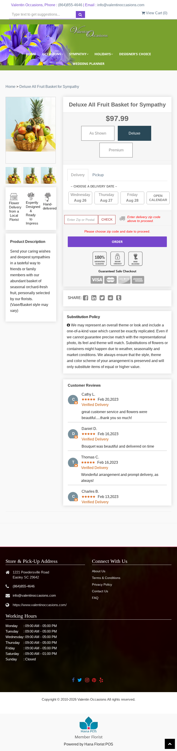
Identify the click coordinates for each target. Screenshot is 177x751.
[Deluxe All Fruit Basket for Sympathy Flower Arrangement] (13, 175)
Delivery (78, 175)
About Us (98, 571)
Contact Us (100, 591)
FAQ (95, 598)
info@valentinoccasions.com (120, 5)
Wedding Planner (88, 63)
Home (31, 54)
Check (106, 219)
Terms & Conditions (106, 578)
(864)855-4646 (70, 5)
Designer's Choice (135, 54)
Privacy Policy (102, 584)
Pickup (98, 175)
